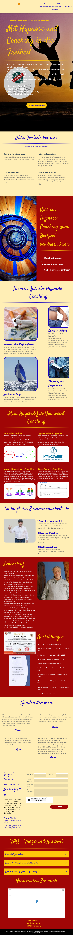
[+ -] (36, 903)
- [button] (10, 893)
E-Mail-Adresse (29, 780)
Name (51, 774)
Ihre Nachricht (30, 791)
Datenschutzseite (35, 932)
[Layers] (63, 891)
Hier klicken (38, 800)
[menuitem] (45, 3)
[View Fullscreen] (10, 896)
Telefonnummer (30, 785)
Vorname (30, 774)
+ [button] (10, 891)
